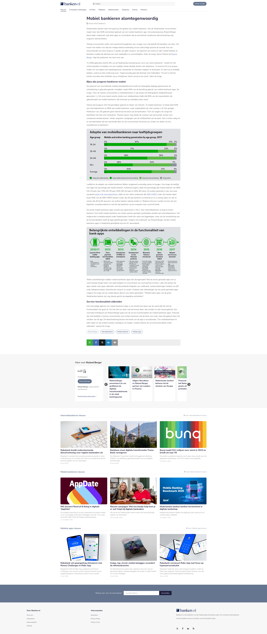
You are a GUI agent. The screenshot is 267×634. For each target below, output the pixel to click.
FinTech (92, 10)
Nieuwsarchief (32, 622)
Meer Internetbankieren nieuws (196, 415)
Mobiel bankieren (122, 332)
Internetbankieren (107, 332)
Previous (105, 384)
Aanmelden (165, 593)
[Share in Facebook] (96, 342)
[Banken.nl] (65, 2)
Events (134, 10)
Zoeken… (98, 4)
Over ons (30, 615)
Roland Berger (92, 332)
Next (188, 384)
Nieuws (63, 10)
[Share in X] (102, 342)
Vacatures (125, 10)
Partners (144, 10)
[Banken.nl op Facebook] (183, 629)
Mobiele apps (137, 332)
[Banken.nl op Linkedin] (188, 629)
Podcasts (101, 10)
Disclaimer (94, 615)
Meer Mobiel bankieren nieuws (196, 472)
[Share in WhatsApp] (90, 342)
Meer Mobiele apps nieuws (197, 528)
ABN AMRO (152, 194)
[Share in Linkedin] (108, 342)
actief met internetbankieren (106, 194)
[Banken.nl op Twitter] (177, 629)
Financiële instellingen (77, 10)
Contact (29, 626)
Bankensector (113, 10)
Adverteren (31, 619)
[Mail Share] (115, 342)
